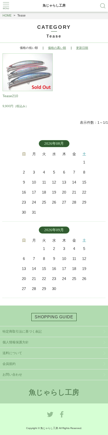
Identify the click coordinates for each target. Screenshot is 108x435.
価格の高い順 (57, 48)
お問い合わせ (12, 374)
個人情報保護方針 (16, 342)
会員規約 (9, 364)
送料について (12, 353)
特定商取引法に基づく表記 (22, 331)
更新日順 (82, 48)
